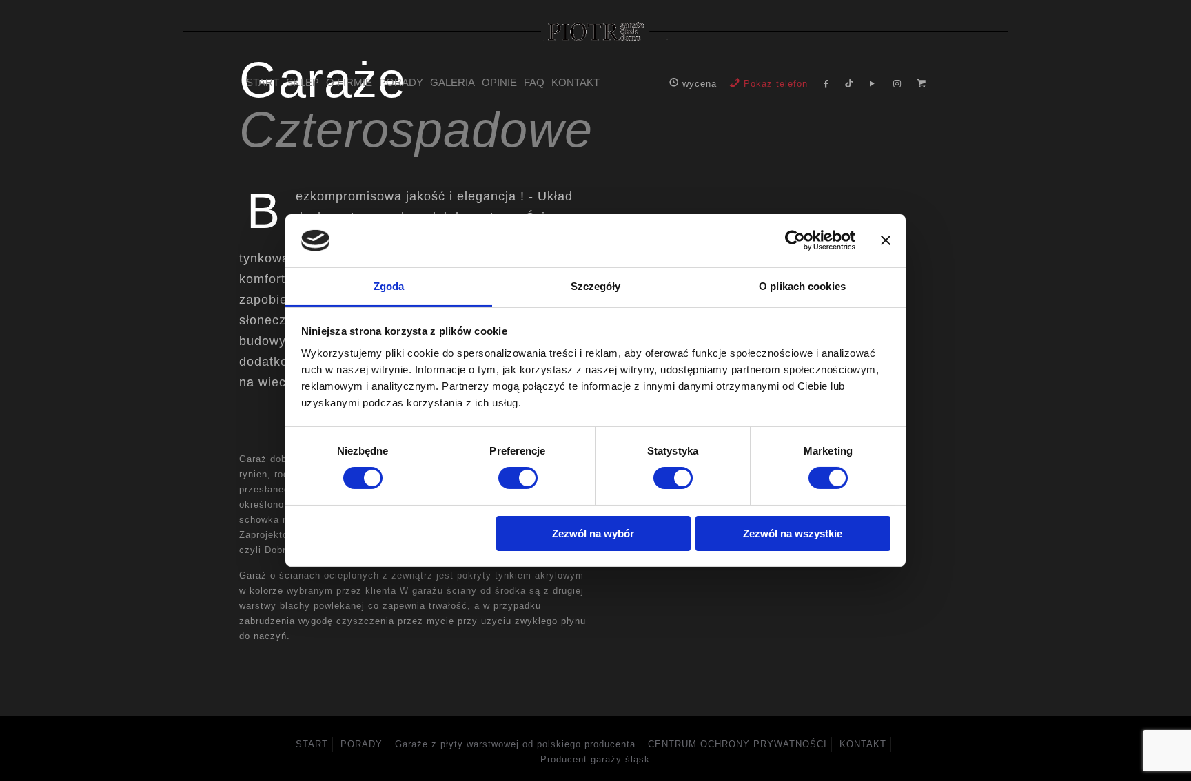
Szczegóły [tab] (596, 286)
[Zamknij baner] (885, 240)
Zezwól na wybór (593, 533)
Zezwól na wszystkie (792, 533)
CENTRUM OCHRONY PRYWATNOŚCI (737, 744)
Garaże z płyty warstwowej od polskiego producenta (515, 744)
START (312, 744)
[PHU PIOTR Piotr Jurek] (595, 31)
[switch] (518, 478)
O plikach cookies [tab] (802, 286)
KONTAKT (862, 744)
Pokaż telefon (776, 84)
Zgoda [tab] (389, 286)
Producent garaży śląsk (595, 759)
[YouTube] (872, 83)
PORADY (361, 744)
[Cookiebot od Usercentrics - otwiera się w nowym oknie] (795, 240)
